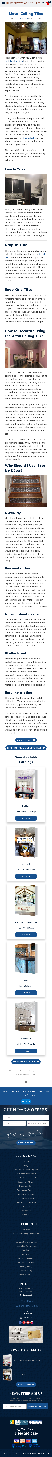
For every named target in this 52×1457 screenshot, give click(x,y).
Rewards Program (26, 1194)
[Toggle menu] (3, 3)
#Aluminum (13, 1071)
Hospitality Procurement (26, 1246)
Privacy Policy (12, 1135)
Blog (26, 1165)
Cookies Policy (26, 1270)
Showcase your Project (26, 1173)
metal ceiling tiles (14, 61)
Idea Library (24, 740)
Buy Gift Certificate (26, 1198)
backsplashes (30, 137)
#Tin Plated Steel (22, 1074)
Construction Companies (26, 1242)
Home (26, 1161)
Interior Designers (26, 1254)
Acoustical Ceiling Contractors (26, 1233)
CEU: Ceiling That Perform (26, 1202)
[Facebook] (26, 1082)
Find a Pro (26, 1229)
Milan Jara (24, 18)
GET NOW (26, 818)
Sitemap (26, 1214)
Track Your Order (26, 1186)
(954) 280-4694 (27, 1314)
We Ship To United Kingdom (26, 1169)
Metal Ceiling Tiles (26, 13)
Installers (26, 1250)
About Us (26, 1206)
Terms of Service (23, 1135)
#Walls (33, 1074)
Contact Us (26, 1210)
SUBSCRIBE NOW (26, 1143)
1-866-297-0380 (27, 1305)
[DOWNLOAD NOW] (21, 1422)
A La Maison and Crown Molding (28, 1360)
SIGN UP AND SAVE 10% (37, 1406)
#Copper (23, 1071)
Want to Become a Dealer (26, 1178)
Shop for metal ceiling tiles (24, 747)
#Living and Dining (35, 1071)
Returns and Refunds (26, 1190)
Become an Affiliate (26, 1182)
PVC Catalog (19, 1374)
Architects (26, 1238)
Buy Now (26, 1102)
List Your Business (26, 1258)
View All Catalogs (24, 1061)
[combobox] (29, 1123)
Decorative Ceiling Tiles (21, 1453)
